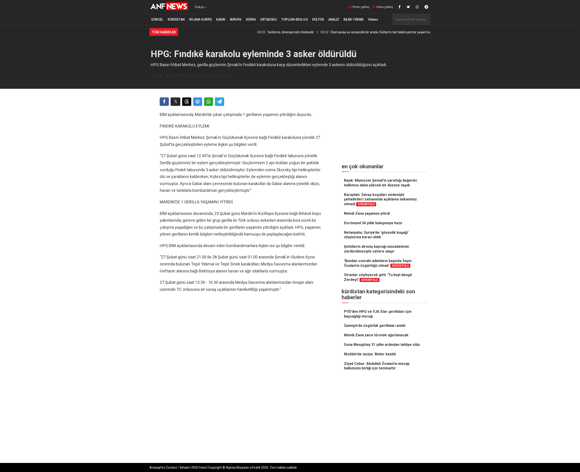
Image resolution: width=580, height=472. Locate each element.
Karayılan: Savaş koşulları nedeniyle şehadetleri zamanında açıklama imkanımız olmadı (380, 199)
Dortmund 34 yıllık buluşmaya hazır (373, 223)
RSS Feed (199, 467)
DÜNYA (251, 19)
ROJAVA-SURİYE (200, 19)
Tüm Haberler (164, 32)
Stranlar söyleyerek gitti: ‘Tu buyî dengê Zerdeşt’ (378, 277)
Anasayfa (157, 467)
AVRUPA (235, 19)
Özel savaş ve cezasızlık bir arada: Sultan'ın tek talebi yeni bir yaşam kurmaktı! (369, 32)
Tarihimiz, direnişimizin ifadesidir (274, 32)
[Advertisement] (243, 354)
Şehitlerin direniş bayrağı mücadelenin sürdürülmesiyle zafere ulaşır (376, 248)
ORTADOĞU (268, 19)
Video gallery (384, 7)
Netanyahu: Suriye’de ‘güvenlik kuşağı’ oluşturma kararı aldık (376, 234)
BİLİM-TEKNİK (353, 19)
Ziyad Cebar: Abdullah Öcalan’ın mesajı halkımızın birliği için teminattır (376, 366)
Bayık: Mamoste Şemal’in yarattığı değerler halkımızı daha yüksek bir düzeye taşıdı (380, 182)
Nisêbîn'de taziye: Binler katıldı (370, 354)
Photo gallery (361, 7)
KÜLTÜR (318, 19)
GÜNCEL (157, 19)
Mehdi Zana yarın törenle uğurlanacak (376, 335)
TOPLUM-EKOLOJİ (294, 19)
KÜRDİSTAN (176, 19)
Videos (373, 19)
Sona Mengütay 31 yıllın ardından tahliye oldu (382, 344)
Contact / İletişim (178, 467)
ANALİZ (333, 19)
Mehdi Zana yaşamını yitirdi (367, 213)
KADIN (220, 19)
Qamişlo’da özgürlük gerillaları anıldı (374, 325)
